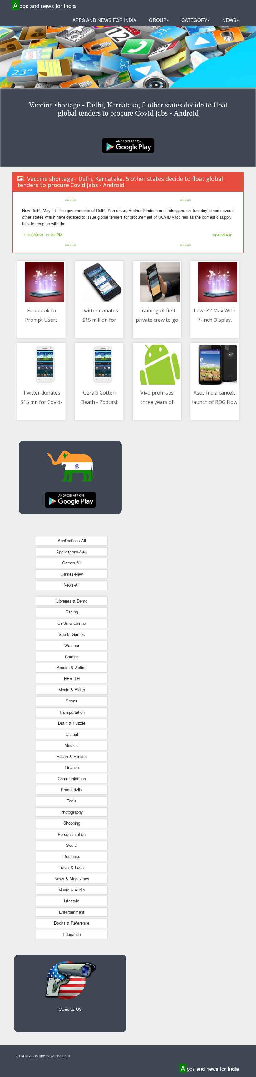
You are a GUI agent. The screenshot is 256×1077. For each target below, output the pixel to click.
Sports (72, 701)
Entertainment (71, 912)
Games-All (71, 563)
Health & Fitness (72, 756)
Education (72, 934)
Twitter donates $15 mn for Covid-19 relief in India (41, 401)
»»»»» (185, 199)
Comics (72, 656)
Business (71, 856)
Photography (71, 812)
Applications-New (71, 552)
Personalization (72, 834)
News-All (72, 585)
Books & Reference (71, 923)
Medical (72, 745)
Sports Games (72, 634)
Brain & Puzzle (71, 723)
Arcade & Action (71, 667)
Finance (72, 767)
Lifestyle (71, 901)
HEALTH (72, 679)
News (229, 20)
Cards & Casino (71, 623)
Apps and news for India (44, 5)
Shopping (71, 823)
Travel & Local (72, 867)
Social (71, 845)
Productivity (71, 789)
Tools (71, 801)
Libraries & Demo (71, 601)
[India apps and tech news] (128, 145)
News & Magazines (71, 878)
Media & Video (71, 689)
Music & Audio (71, 890)
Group (157, 20)
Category (194, 20)
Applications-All (72, 540)
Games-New (72, 574)
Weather (71, 645)
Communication (72, 779)
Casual (72, 734)
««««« (70, 199)
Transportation (72, 712)
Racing (72, 612)
